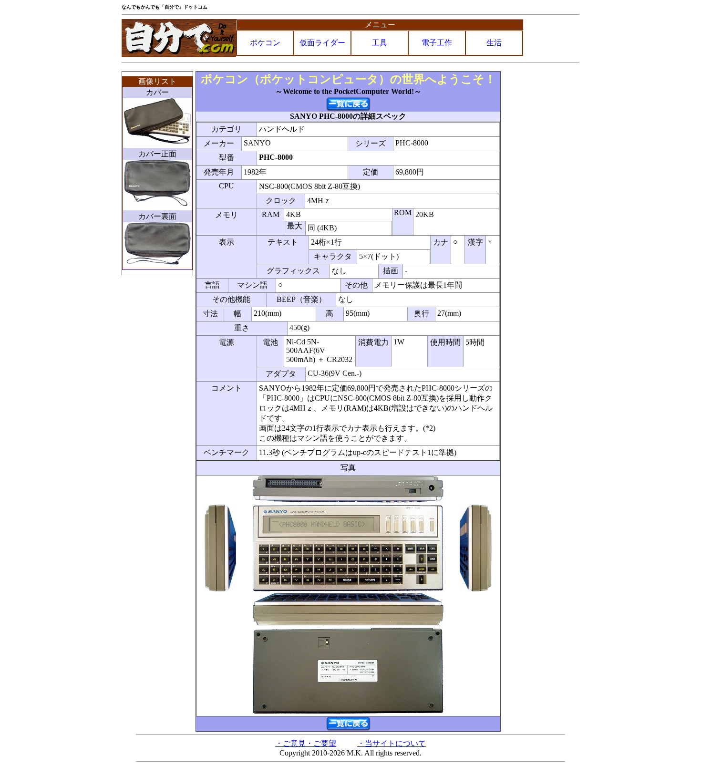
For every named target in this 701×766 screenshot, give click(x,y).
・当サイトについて (391, 743)
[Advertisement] (540, 214)
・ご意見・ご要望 (305, 743)
